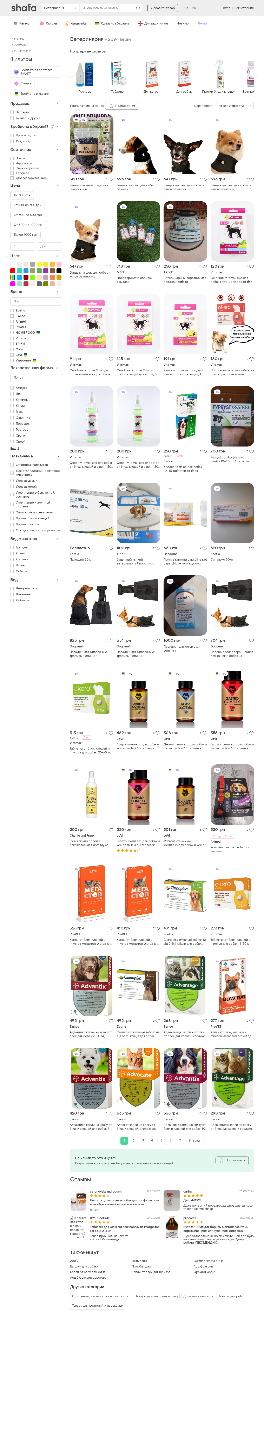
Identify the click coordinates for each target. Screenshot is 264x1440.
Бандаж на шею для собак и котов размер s (184, 187)
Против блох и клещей (32, 518)
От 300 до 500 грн (28, 215)
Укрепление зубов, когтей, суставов (35, 495)
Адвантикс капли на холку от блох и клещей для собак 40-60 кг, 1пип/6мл (185, 1127)
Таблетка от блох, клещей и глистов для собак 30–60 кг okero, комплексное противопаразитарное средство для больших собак (91, 750)
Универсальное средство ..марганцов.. (89, 187)
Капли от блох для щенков (151, 1272)
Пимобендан (141, 1267)
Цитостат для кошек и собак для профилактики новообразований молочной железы (124, 1202)
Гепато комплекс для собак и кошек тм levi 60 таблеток (138, 843)
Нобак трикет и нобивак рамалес (134, 280)
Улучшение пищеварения (35, 512)
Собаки (21, 571)
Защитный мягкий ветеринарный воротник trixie (135, 562)
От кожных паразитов (32, 465)
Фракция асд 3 (204, 1272)
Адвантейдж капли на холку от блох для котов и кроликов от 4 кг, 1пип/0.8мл (232, 1127)
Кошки (20, 553)
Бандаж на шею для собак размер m (136, 187)
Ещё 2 (14, 449)
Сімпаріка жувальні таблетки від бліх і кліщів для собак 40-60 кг (138, 1034)
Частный (22, 112)
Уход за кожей (26, 487)
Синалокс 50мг (222, 560)
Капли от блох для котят (87, 1272)
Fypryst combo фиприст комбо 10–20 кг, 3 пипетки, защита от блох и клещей (230, 459)
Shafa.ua (19, 38)
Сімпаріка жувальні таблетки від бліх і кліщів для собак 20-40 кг (185, 942)
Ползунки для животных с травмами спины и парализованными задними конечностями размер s (137, 654)
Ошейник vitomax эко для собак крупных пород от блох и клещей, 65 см (232, 280)
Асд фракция (203, 1267)
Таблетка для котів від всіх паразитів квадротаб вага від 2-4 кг (125, 1229)
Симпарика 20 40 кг (208, 1261)
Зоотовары (21, 44)
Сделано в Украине (115, 24)
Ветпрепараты (27, 588)
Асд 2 (74, 1261)
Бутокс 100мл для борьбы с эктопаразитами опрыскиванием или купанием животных (216, 1229)
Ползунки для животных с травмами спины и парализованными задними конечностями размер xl (90, 654)
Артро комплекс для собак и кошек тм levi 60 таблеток (138, 746)
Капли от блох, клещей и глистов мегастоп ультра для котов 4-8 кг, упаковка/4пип (138, 942)
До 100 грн (22, 195)
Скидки (51, 24)
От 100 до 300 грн (27, 205)
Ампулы (21, 388)
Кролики (22, 559)
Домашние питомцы (198, 1296)
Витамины (23, 594)
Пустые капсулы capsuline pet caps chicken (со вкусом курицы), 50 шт (185, 562)
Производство (26, 135)
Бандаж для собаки (84, 1267)
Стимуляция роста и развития (38, 530)
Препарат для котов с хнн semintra (183, 649)
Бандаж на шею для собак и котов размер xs (231, 187)
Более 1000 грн (25, 235)
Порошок (22, 424)
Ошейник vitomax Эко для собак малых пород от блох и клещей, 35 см (91, 372)
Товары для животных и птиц (157, 1296)
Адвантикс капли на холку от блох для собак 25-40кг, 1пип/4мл (91, 1034)
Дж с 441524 (192, 1200)
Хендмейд (78, 24)
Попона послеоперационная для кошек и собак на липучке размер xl (232, 654)
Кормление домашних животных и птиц (101, 1296)
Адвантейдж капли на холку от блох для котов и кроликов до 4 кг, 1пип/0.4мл (185, 1034)
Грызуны (22, 547)
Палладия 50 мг (81, 560)
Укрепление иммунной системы (33, 504)
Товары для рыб (230, 1296)
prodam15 (190, 1218)
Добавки (22, 600)
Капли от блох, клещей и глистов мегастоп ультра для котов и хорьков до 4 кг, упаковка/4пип (91, 942)
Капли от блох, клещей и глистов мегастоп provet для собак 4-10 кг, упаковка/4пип (232, 1034)
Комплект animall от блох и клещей (230, 849)
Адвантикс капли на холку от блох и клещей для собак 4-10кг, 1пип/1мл (91, 1127)
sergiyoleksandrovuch (106, 1192)
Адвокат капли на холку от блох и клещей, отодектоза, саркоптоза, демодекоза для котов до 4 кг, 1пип (138, 1127)
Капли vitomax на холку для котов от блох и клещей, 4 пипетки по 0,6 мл (183, 372)
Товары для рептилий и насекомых (97, 1306)
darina (187, 1192)
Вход (226, 8)
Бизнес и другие (28, 118)
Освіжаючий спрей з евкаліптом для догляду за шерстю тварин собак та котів (89, 843)
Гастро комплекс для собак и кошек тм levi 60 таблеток (232, 746)
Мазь (19, 412)
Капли (20, 406)
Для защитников (156, 24)
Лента (202, 24)
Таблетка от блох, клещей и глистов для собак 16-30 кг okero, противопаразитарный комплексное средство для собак (232, 942)
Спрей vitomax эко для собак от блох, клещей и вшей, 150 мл (91, 465)
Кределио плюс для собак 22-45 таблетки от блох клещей (183, 469)
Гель (19, 394)
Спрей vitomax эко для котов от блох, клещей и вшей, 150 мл (138, 465)
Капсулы (22, 400)
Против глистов (27, 524)
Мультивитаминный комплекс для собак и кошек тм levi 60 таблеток (185, 843)
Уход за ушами (26, 481)
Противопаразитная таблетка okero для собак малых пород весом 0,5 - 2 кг (232, 372)
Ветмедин (139, 1261)
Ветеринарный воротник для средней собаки (185, 280)
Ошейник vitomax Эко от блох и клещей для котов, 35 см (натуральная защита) (137, 372)
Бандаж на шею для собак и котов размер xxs (90, 275)
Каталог (25, 24)
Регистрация (244, 8)
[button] (70, 73)
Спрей (21, 442)
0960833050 (99, 1218)
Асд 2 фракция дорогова (88, 1278)
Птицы (20, 565)
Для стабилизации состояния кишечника (38, 473)
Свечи (20, 436)
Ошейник (23, 418)
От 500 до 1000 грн (29, 225)
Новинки (183, 24)
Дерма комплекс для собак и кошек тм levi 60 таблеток (185, 746)
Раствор (22, 430)
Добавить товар (163, 8)
